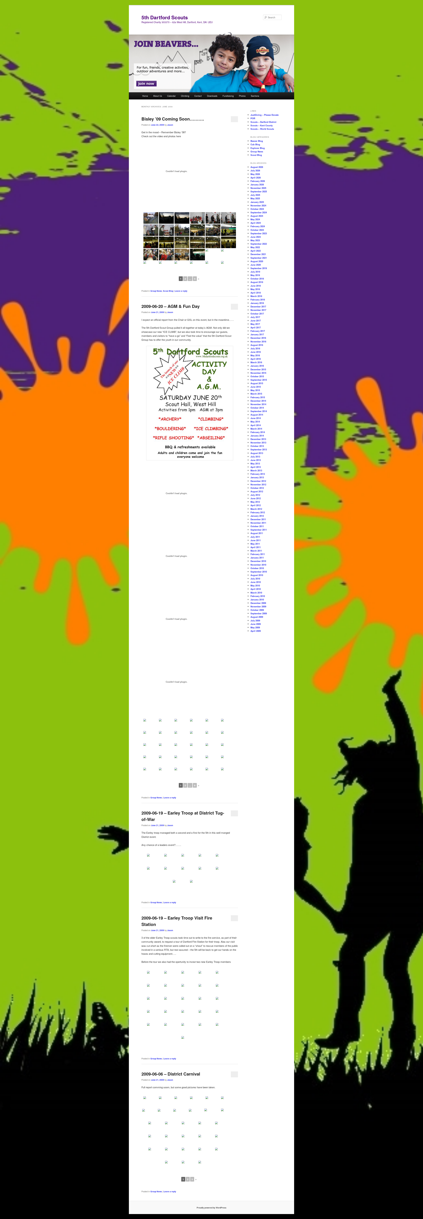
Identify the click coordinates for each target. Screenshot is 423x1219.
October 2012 (257, 487)
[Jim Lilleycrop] (190, 1141)
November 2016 (258, 341)
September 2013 (258, 449)
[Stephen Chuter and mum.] (181, 761)
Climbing (185, 95)
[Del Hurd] (197, 724)
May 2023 (255, 240)
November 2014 (258, 404)
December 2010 (258, 561)
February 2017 (257, 330)
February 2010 (257, 596)
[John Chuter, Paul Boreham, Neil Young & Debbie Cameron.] (181, 749)
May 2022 (255, 247)
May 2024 (255, 219)
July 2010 (255, 578)
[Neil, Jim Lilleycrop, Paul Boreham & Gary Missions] (150, 1102)
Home (145, 95)
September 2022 (258, 243)
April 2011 (255, 547)
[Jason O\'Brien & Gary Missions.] (150, 761)
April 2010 (255, 589)
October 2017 (257, 313)
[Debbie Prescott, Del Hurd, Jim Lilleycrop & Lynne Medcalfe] (197, 737)
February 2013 (257, 473)
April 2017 (255, 327)
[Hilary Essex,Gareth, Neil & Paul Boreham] (180, 1114)
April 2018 (255, 292)
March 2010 (256, 592)
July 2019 (255, 271)
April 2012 (255, 505)
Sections (255, 95)
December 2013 (258, 439)
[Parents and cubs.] (213, 737)
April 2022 (255, 250)
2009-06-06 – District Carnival (170, 1074)
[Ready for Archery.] (181, 724)
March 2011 (256, 550)
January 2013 (257, 477)
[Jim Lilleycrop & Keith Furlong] (228, 1102)
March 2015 (256, 393)
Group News (156, 290)
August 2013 (256, 453)
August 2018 (256, 282)
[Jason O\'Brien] (181, 737)
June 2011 (255, 540)
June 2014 (255, 418)
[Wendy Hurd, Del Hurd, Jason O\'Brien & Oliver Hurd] (166, 737)
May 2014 (255, 421)
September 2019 (258, 268)
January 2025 (257, 202)
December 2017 (258, 306)
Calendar (171, 95)
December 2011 (258, 519)
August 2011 (256, 533)
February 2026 (257, 181)
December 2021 (258, 254)
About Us (157, 95)
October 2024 (257, 208)
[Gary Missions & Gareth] (165, 1114)
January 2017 (257, 334)
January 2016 (257, 365)
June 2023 (255, 236)
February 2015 (257, 397)
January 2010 (257, 599)
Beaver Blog (256, 140)
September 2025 (258, 191)
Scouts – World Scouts (262, 128)
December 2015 (258, 369)
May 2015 (255, 390)
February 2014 (257, 432)
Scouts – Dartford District (263, 121)
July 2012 (255, 494)
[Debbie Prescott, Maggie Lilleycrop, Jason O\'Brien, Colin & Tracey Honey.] (150, 737)
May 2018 (255, 289)
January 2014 (257, 435)
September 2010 (258, 571)
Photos (242, 95)
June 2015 (255, 386)
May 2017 (255, 324)
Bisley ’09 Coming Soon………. (172, 119)
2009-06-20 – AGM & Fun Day (170, 306)
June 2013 (255, 460)
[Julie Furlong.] (197, 749)
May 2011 (255, 543)
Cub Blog (255, 144)
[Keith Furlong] (213, 1102)
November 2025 (258, 188)
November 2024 (258, 205)
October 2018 (257, 278)
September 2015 (258, 379)
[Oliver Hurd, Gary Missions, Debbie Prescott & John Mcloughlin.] (228, 749)
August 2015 (256, 383)
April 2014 (255, 425)
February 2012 (257, 512)
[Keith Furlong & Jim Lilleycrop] (196, 1114)
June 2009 (255, 624)
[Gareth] (149, 1114)
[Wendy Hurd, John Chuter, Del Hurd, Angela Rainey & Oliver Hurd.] (166, 749)
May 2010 (255, 585)
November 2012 (258, 484)
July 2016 (255, 348)
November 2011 (258, 522)
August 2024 (256, 215)
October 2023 (257, 229)
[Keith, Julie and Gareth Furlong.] (150, 724)
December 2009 (258, 603)
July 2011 (255, 536)
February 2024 (257, 226)
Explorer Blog (257, 148)
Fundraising (228, 95)
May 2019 (255, 275)
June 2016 (255, 351)
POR (252, 118)
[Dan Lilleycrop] (181, 1102)
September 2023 (258, 233)
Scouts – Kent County (261, 125)
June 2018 (255, 285)
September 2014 (258, 411)
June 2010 (255, 582)
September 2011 (258, 529)
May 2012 (255, 501)
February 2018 (257, 299)
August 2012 (256, 491)
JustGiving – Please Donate (264, 114)
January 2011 (257, 557)
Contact (198, 95)
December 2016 (258, 337)
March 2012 (256, 508)
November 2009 (258, 606)
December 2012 (258, 481)
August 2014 (256, 414)
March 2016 (256, 362)
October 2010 (257, 568)
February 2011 (257, 554)
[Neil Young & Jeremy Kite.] (213, 749)
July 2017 (255, 317)
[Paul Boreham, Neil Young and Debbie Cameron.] (213, 724)
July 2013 (255, 456)
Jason (170, 124)
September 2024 (258, 212)
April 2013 (255, 467)
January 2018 (257, 303)
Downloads (212, 95)
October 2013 (257, 446)
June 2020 (255, 264)
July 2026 (255, 170)
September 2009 (258, 613)
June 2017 (255, 320)
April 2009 (255, 630)
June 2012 (255, 498)
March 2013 (256, 470)
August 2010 (256, 575)
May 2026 (255, 174)
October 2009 (257, 609)
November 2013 (258, 442)
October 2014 (257, 407)
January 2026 (257, 184)
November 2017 (258, 310)
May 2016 (255, 355)
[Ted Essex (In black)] (197, 1102)
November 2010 (258, 564)
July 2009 (255, 620)
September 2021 (258, 257)
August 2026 (256, 167)
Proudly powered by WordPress (211, 1207)
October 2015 (257, 376)
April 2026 (255, 177)
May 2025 (255, 198)
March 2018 (256, 296)
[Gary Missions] (197, 761)
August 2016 (256, 345)
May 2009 (255, 627)
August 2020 (256, 261)
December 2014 (258, 400)
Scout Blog (168, 290)
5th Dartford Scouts (164, 17)
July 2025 (255, 194)
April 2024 (255, 222)
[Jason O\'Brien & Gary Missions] (228, 761)
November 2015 (258, 372)
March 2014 (256, 428)
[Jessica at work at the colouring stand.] (166, 761)
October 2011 (257, 526)
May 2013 (255, 463)
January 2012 (257, 515)
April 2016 (255, 358)
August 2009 (256, 616)
